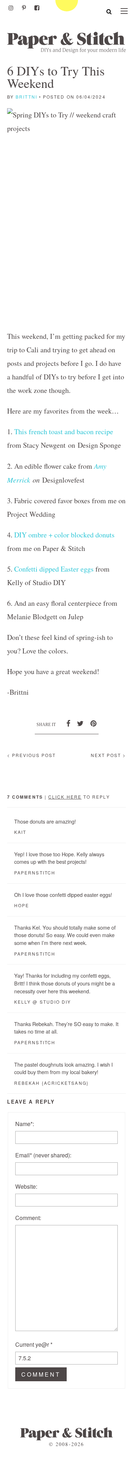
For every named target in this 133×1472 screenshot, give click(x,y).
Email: (43, 1155)
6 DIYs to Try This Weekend (56, 76)
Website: (26, 1186)
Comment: (28, 1218)
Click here (65, 797)
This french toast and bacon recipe (63, 431)
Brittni (26, 97)
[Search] (109, 11)
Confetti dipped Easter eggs (54, 569)
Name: (24, 1124)
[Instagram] (11, 8)
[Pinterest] (24, 8)
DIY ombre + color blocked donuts (64, 535)
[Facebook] (36, 8)
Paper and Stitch (66, 42)
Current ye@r (33, 1344)
